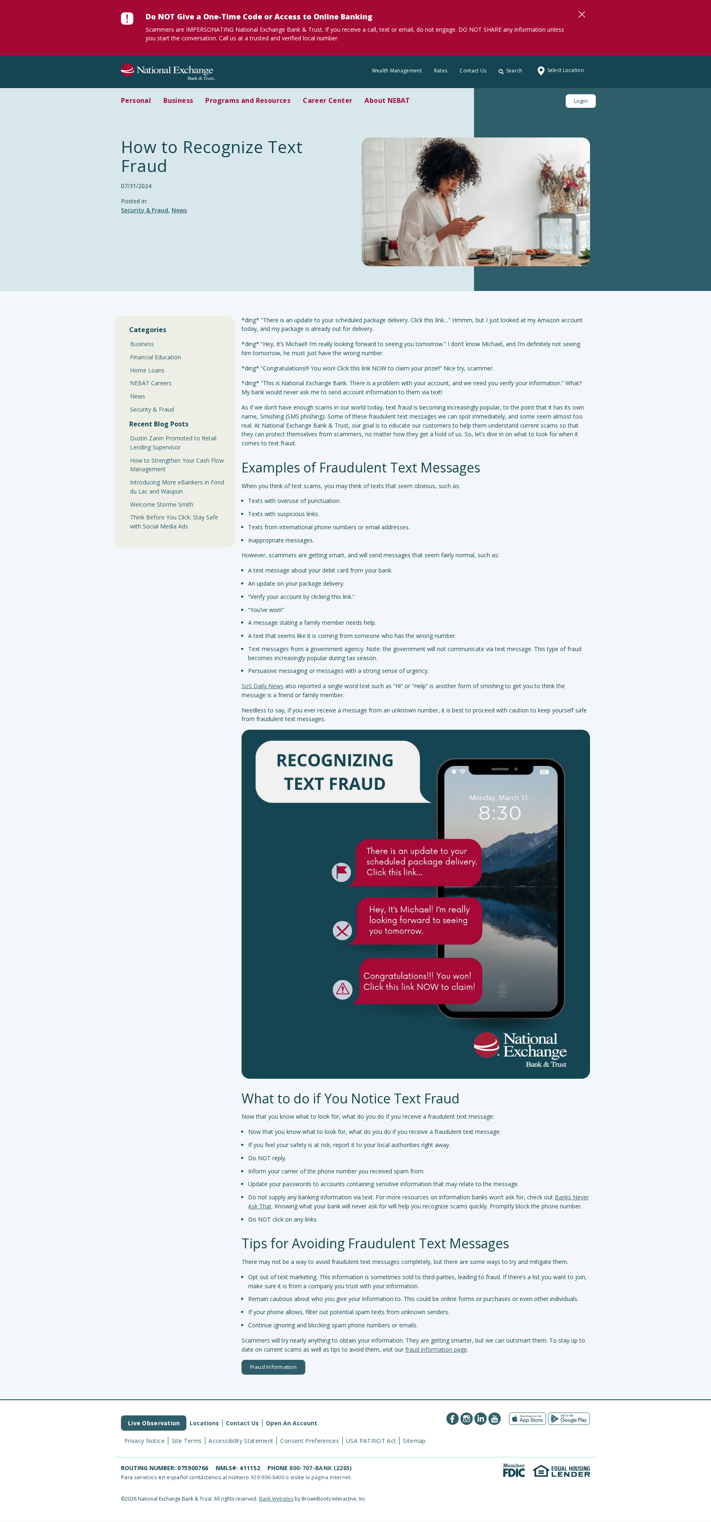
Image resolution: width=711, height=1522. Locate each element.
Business (142, 344)
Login (581, 101)
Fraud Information (273, 1367)
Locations (204, 1423)
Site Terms (187, 1441)
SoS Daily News (262, 686)
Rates (441, 70)
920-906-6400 (267, 1477)
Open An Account (291, 1423)
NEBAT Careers (151, 383)
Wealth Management (397, 70)
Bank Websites (276, 1498)
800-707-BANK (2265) (320, 1468)
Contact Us (473, 70)
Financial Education (155, 357)
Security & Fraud (144, 210)
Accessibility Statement (241, 1441)
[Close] (582, 14)
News (179, 210)
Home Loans (147, 370)
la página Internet (328, 1477)
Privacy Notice (144, 1441)
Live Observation (154, 1423)
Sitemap (414, 1441)
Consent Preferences (309, 1441)
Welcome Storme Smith (161, 504)
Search (514, 70)
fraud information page (436, 1349)
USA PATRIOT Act (371, 1441)
